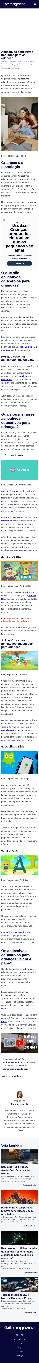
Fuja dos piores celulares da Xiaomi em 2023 (25, 1318)
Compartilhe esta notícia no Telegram (15, 621)
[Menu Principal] (35, 4)
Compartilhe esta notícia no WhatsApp (16, 618)
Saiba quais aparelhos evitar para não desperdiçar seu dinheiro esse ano (24, 1324)
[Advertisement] (19, 29)
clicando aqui (21, 1069)
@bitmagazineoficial (13, 1062)
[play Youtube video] (19, 1043)
